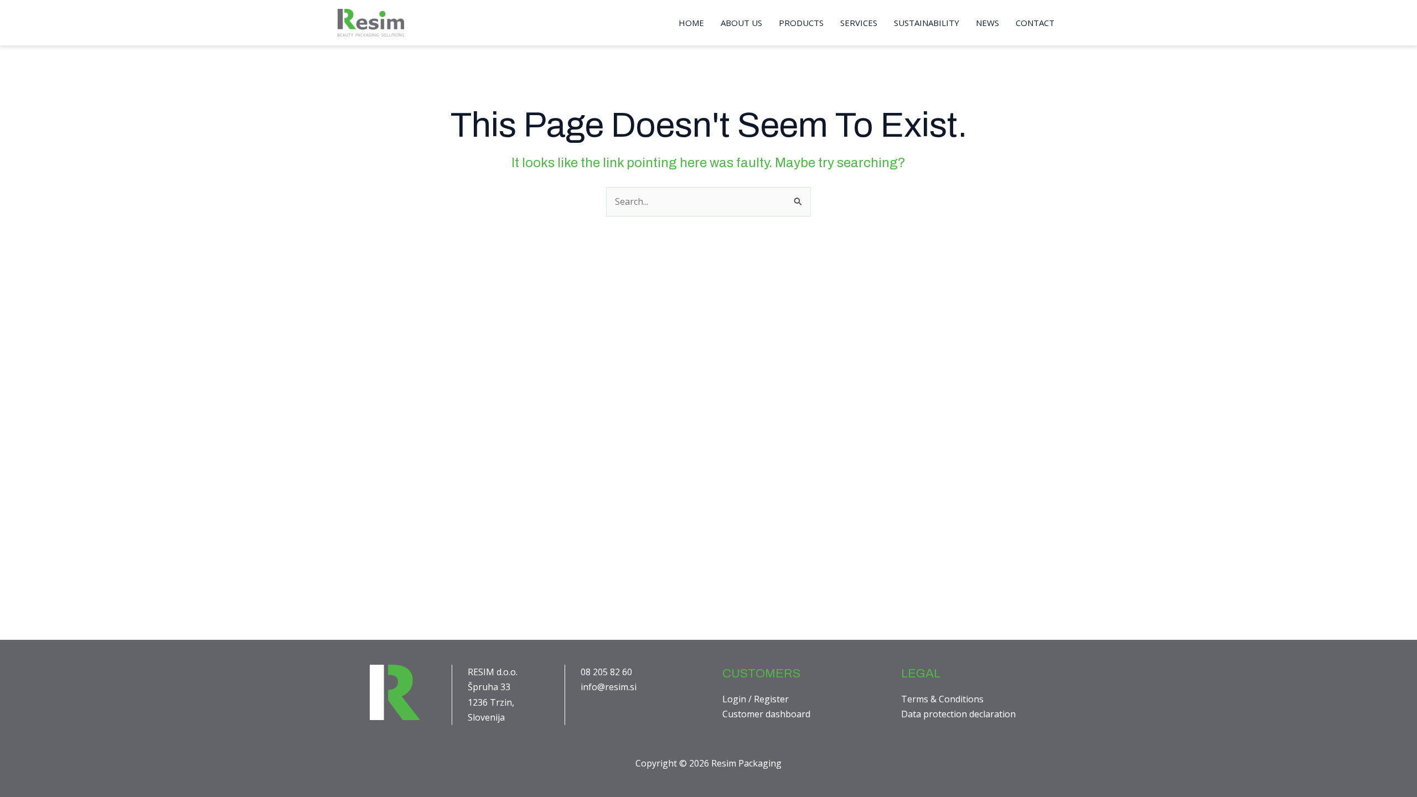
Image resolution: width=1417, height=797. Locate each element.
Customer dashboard (766, 714)
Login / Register (755, 699)
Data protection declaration (958, 714)
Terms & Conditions (942, 699)
